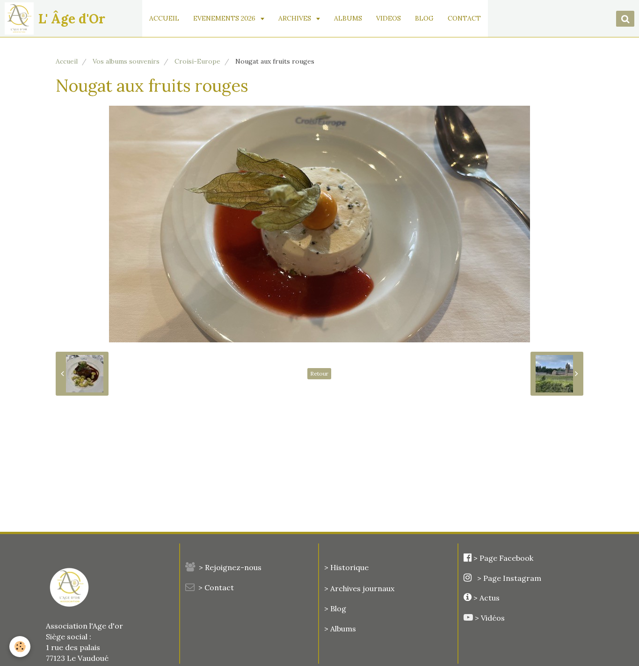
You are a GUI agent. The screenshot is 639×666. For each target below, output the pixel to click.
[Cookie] (19, 646)
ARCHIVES (295, 18)
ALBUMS (348, 18)
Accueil (67, 61)
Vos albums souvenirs (126, 61)
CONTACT (464, 18)
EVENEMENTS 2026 (225, 18)
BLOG (424, 18)
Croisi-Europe (197, 61)
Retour (319, 373)
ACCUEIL (164, 18)
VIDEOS (388, 18)
